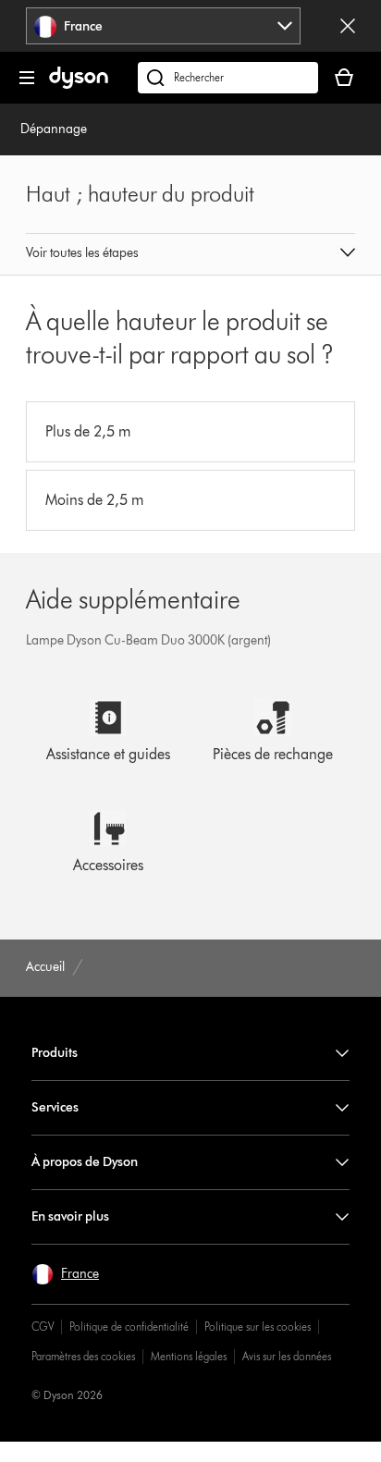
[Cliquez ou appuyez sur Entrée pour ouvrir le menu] (27, 78)
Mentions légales (189, 1356)
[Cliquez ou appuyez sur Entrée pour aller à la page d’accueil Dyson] (78, 84)
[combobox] (163, 25)
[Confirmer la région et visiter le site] (347, 25)
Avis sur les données (286, 1356)
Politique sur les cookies (257, 1326)
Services (55, 1107)
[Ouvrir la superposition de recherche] (228, 77)
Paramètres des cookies (83, 1356)
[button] (190, 254)
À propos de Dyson (84, 1162)
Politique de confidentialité (129, 1326)
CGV (42, 1326)
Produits (54, 1053)
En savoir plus (70, 1216)
